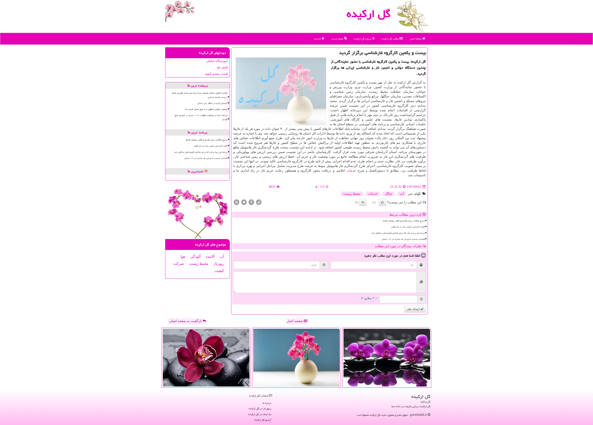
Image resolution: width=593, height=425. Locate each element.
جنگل (388, 193)
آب (402, 193)
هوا (182, 257)
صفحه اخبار (295, 321)
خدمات (318, 38)
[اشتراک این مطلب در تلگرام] (258, 202)
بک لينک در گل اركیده (259, 414)
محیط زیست (337, 38)
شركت (178, 263)
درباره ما (266, 402)
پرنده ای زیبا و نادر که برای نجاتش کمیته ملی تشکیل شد (398, 233)
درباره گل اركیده (363, 38)
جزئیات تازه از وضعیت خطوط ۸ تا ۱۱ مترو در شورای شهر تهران (200, 117)
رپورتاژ (219, 263)
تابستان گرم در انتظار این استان (212, 103)
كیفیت (219, 271)
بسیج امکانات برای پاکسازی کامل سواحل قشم (404, 220)
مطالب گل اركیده (390, 38)
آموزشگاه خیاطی (217, 61)
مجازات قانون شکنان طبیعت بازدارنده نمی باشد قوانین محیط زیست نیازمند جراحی (199, 95)
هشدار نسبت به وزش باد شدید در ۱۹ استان (403, 239)
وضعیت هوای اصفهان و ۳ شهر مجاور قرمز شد (206, 109)
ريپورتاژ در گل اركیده (260, 408)
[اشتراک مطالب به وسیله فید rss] (236, 202)
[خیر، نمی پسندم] (363, 202)
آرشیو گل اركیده (262, 419)
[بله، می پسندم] (382, 202)
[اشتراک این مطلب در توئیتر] (244, 202)
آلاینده (210, 257)
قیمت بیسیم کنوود (216, 73)
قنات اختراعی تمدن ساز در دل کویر (408, 226)
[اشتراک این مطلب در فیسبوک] (251, 202)
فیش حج (222, 67)
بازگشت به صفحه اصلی (186, 321)
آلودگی (195, 257)
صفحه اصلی (416, 38)
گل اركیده (369, 14)
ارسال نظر (413, 309)
